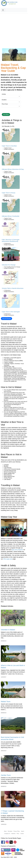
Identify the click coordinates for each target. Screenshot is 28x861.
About (5, 831)
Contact (22, 833)
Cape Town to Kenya (8, 193)
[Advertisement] (14, 32)
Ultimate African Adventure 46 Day (13, 169)
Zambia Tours (6, 775)
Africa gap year (7, 559)
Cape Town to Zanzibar (9, 146)
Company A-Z (7, 833)
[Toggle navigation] (3, 10)
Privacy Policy (17, 831)
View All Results (6, 318)
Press (18, 833)
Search (22, 831)
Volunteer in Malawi (8, 630)
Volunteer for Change (8, 265)
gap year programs (17, 549)
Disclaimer (10, 831)
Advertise (13, 833)
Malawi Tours (5, 701)
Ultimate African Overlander (10, 216)
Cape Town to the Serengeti (11, 311)
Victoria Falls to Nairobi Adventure (12, 288)
